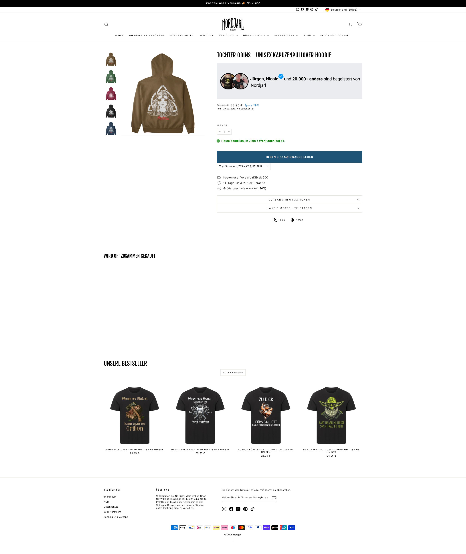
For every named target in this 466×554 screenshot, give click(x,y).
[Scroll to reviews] (289, 117)
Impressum (110, 496)
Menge (222, 125)
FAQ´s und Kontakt (335, 35)
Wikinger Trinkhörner (146, 35)
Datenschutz (111, 506)
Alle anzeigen (233, 372)
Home (119, 35)
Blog (307, 35)
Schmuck (207, 35)
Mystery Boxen (182, 35)
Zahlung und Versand (116, 517)
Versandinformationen (289, 199)
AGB (106, 501)
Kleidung (227, 35)
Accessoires (284, 35)
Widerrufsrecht (112, 511)
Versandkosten (245, 108)
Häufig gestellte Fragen (289, 208)
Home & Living (254, 35)
